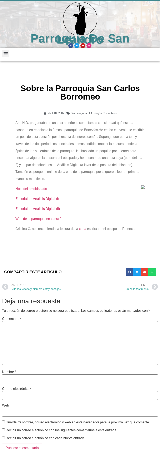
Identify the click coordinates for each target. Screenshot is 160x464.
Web (5, 405)
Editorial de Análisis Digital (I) (37, 199)
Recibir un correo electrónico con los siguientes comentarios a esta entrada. (61, 430)
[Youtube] (82, 45)
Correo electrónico (16, 388)
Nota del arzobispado (31, 189)
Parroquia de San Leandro (80, 39)
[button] (5, 53)
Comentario (11, 319)
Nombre (9, 372)
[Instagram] (88, 45)
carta (82, 229)
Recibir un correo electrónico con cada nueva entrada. (45, 438)
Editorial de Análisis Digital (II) (37, 209)
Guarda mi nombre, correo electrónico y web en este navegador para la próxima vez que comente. (78, 422)
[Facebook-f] (70, 45)
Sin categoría (79, 113)
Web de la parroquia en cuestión (39, 219)
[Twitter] (76, 45)
